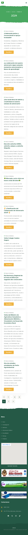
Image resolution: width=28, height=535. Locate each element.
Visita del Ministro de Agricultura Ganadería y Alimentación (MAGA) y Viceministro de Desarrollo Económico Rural (13, 319)
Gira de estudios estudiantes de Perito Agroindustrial (11, 365)
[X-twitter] (12, 516)
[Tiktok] (19, 516)
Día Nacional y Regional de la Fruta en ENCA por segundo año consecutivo (13, 277)
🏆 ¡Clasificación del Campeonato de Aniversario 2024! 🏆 (14, 210)
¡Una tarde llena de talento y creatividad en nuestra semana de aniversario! (14, 102)
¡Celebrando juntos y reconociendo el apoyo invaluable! (12, 35)
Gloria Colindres (9, 31)
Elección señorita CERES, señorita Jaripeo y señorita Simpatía (13, 146)
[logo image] (2, 2)
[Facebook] (8, 516)
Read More (9, 52)
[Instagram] (16, 516)
